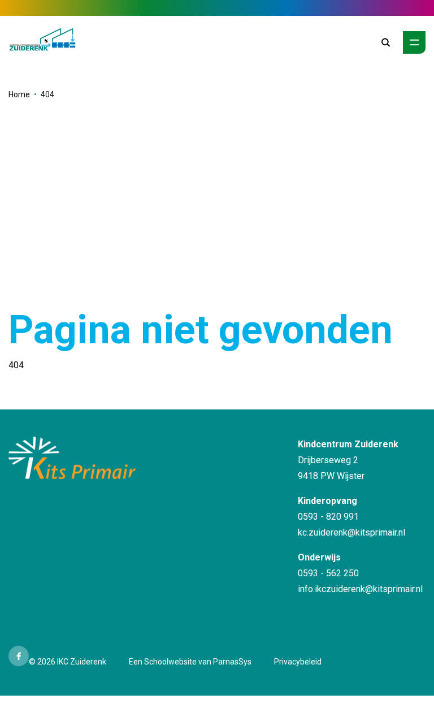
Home (19, 94)
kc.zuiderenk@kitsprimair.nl (351, 532)
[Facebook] (18, 656)
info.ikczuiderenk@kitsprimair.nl (360, 589)
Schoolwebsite (170, 661)
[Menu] (414, 42)
